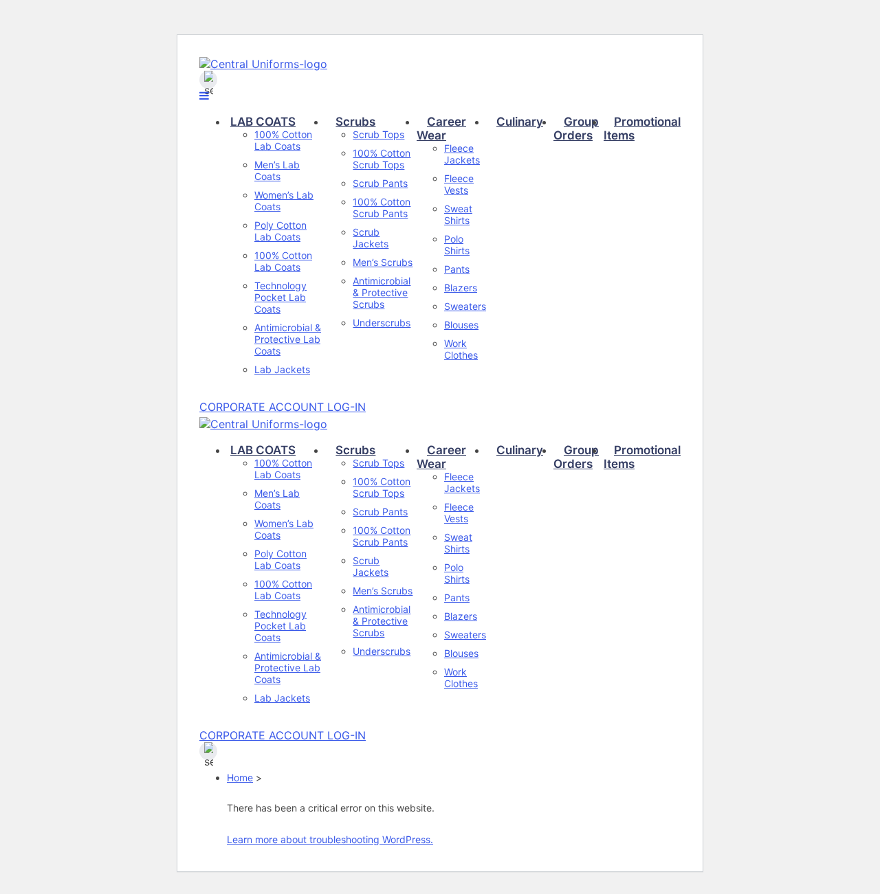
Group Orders (576, 128)
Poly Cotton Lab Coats (280, 231)
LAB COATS (263, 121)
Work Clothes (461, 349)
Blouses (461, 325)
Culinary (519, 121)
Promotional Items (642, 128)
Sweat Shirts (458, 214)
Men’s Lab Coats (277, 170)
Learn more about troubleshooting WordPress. (330, 839)
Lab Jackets (282, 369)
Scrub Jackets (370, 237)
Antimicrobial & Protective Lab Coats (287, 339)
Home (240, 777)
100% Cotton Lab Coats (283, 140)
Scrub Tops (378, 134)
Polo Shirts (457, 244)
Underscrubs (381, 322)
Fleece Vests (459, 184)
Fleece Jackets (462, 154)
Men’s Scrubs (382, 262)
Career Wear (441, 128)
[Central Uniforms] (263, 64)
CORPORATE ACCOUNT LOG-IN (282, 407)
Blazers (460, 287)
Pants (457, 269)
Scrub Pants (380, 183)
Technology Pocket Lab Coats (280, 297)
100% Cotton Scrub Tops (381, 158)
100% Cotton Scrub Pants (381, 207)
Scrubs (355, 121)
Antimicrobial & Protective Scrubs (381, 292)
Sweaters (465, 306)
